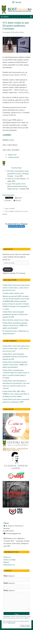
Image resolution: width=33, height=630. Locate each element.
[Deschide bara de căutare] (31, 16)
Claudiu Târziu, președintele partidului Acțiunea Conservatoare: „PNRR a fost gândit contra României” (15, 325)
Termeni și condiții (9, 560)
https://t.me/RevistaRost (16, 226)
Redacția (6, 562)
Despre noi (7, 557)
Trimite (16, 614)
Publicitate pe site (9, 565)
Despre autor (12, 155)
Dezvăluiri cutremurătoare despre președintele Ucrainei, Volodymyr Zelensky (18, 173)
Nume (9, 576)
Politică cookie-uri (11, 622)
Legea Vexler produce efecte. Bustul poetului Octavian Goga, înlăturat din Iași (17, 186)
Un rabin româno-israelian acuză (13, 293)
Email (9, 583)
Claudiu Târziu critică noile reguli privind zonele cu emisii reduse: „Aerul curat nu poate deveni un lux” (16, 287)
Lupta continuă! (10, 208)
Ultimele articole (13, 157)
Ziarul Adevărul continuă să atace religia (16, 320)
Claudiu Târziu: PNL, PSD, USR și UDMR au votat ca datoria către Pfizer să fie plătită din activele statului (16, 393)
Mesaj (9, 590)
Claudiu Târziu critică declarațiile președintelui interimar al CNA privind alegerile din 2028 (15, 314)
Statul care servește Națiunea (16, 178)
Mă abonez (8, 269)
